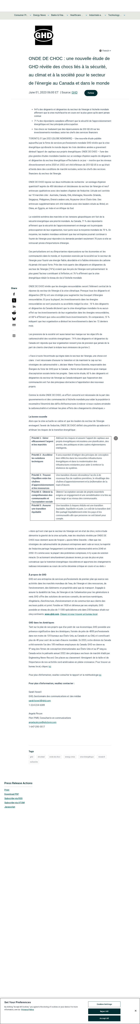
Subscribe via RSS (13, 798)
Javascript (9, 807)
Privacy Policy (27, 1010)
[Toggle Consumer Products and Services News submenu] (30, 15)
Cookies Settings (104, 1004)
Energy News (39, 15)
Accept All (104, 1018)
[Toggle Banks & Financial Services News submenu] (67, 15)
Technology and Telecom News (115, 15)
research (101, 757)
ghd (31, 757)
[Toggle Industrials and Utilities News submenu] (105, 15)
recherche (34, 762)
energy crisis (70, 757)
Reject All (104, 1011)
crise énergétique (87, 757)
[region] (70, 1011)
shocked (41, 757)
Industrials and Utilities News (96, 15)
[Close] (136, 1011)
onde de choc (54, 757)
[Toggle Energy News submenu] (48, 15)
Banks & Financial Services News (58, 15)
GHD (75, 92)
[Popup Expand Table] (116, 438)
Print (6, 790)
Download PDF (11, 794)
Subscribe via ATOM (14, 802)
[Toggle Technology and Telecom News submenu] (124, 15)
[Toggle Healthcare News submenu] (86, 15)
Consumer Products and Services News (21, 15)
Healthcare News (77, 15)
